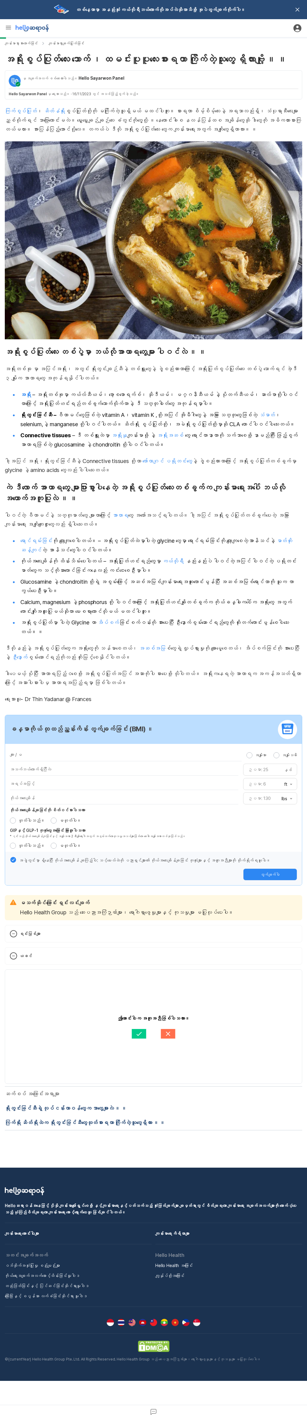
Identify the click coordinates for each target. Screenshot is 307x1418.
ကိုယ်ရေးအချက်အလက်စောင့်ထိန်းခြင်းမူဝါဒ (42, 1275)
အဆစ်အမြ (151, 648)
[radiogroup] (271, 755)
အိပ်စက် (108, 622)
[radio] (249, 755)
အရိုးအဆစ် (170, 435)
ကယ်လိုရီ (173, 561)
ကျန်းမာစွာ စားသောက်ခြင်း (21, 43)
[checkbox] (13, 859)
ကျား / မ (16, 754)
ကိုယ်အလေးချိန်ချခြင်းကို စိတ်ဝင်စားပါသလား (47, 809)
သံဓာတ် (267, 415)
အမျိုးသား (260, 755)
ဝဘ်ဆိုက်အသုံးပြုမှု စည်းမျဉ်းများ (32, 1265)
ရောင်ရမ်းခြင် (36, 541)
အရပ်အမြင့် (22, 783)
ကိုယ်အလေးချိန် (22, 797)
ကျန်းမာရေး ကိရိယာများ (172, 1233)
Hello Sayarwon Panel (101, 78)
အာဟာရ (120, 515)
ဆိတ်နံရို (53, 111)
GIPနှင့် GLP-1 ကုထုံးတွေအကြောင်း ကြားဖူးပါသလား (47, 830)
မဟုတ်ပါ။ (70, 820)
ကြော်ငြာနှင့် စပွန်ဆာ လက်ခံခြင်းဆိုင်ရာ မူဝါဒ (46, 1296)
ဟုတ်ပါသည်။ (31, 820)
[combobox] (286, 784)
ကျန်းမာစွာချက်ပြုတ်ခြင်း (66, 43)
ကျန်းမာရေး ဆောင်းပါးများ (22, 1233)
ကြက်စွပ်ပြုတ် (21, 111)
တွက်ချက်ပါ (270, 874)
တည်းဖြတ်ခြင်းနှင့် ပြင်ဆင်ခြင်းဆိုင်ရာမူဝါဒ (47, 1285)
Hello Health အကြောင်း (174, 1265)
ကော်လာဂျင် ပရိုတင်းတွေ (167, 461)
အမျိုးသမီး (289, 755)
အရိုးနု (119, 435)
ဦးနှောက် (20, 657)
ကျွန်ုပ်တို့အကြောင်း (169, 1275)
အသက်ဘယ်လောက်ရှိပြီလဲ (30, 769)
